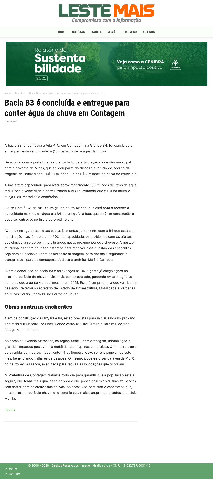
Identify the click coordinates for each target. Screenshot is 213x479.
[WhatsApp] (28, 131)
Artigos (149, 32)
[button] (203, 32)
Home (62, 32)
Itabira (96, 32)
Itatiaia (10, 409)
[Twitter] (18, 131)
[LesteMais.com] (106, 13)
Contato (14, 473)
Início (8, 93)
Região (112, 32)
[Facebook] (9, 131)
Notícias (78, 32)
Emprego (130, 32)
